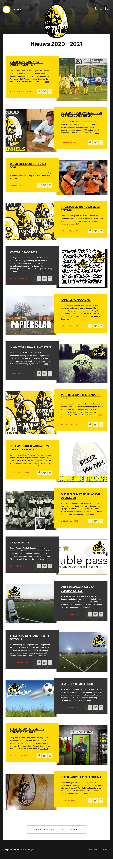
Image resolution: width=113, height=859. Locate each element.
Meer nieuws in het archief (56, 829)
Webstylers (30, 849)
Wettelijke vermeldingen (99, 849)
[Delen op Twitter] (44, 91)
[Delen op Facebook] (39, 91)
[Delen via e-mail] (50, 91)
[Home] (56, 21)
